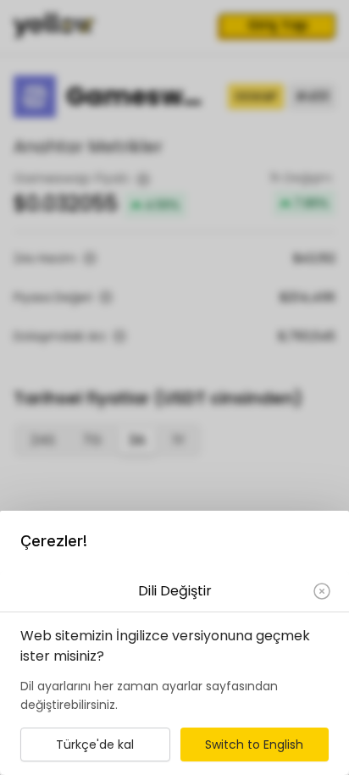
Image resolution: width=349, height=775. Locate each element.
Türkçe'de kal (95, 744)
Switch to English (254, 744)
